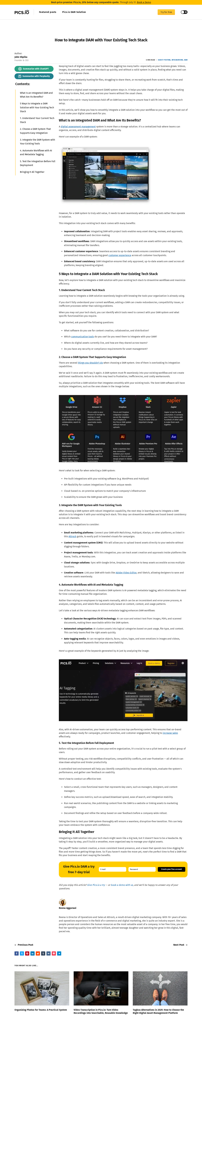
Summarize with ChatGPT (36, 68)
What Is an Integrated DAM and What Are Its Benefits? (36, 94)
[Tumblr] (43, 953)
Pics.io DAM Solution (74, 12)
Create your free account (171, 869)
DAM (186, 60)
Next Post (179, 944)
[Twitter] (22, 953)
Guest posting (164, 60)
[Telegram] (59, 953)
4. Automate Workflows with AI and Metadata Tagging (36, 152)
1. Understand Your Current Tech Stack (37, 120)
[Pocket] (54, 953)
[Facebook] (16, 953)
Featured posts (47, 12)
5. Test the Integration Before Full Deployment (37, 163)
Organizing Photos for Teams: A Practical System (40, 1009)
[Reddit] (38, 953)
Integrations (177, 60)
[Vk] (48, 953)
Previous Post (25, 944)
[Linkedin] (32, 953)
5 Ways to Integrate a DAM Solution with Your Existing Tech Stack (37, 107)
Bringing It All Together (32, 172)
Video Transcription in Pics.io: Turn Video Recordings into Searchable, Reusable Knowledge (101, 1011)
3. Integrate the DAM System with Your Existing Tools (37, 141)
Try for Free (166, 12)
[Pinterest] (27, 953)
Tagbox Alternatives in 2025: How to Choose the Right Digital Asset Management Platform (158, 1011)
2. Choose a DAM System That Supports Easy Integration (35, 131)
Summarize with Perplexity (36, 76)
